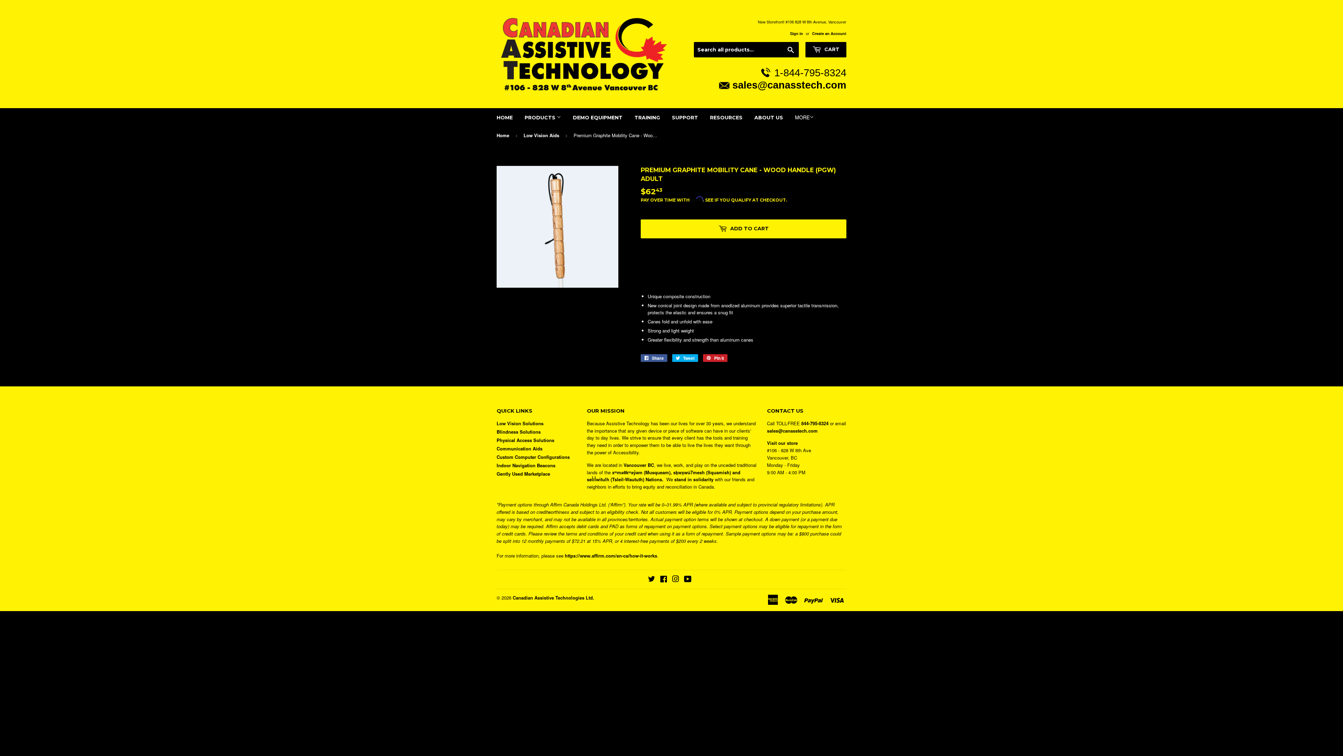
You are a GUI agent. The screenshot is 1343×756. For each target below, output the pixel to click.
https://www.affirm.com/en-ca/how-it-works (611, 555)
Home (505, 117)
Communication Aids (519, 448)
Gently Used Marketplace (523, 473)
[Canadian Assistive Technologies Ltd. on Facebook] (663, 579)
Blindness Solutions (519, 431)
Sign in (796, 33)
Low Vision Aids (541, 135)
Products (541, 117)
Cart (831, 49)
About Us (768, 117)
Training (647, 117)
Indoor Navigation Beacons (526, 465)
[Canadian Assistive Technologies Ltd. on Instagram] (675, 579)
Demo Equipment (598, 117)
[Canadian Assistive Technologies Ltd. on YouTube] (687, 579)
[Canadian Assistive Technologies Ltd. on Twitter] (651, 579)
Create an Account (829, 33)
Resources (726, 117)
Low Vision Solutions (520, 423)
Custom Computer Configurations (533, 457)
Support (685, 117)
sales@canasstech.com (789, 85)
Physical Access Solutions (525, 440)
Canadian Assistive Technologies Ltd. (553, 597)
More (802, 117)
